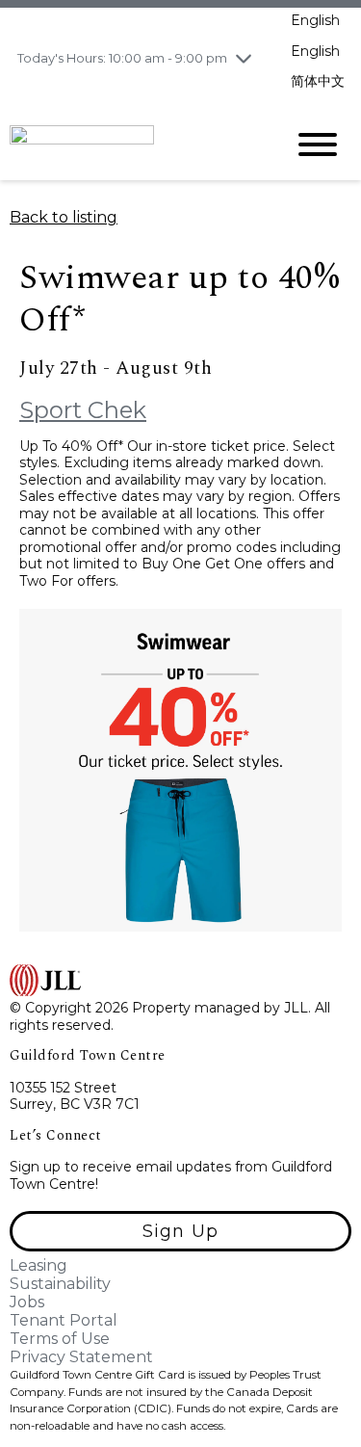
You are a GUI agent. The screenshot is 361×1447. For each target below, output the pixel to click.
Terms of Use (60, 1338)
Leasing (38, 1265)
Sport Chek (82, 410)
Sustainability (60, 1284)
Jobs (27, 1302)
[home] (132, 143)
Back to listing (63, 217)
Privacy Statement (81, 1357)
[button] (180, 1231)
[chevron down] (243, 57)
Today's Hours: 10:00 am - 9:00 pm (122, 58)
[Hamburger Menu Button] (317, 144)
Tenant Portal (63, 1320)
